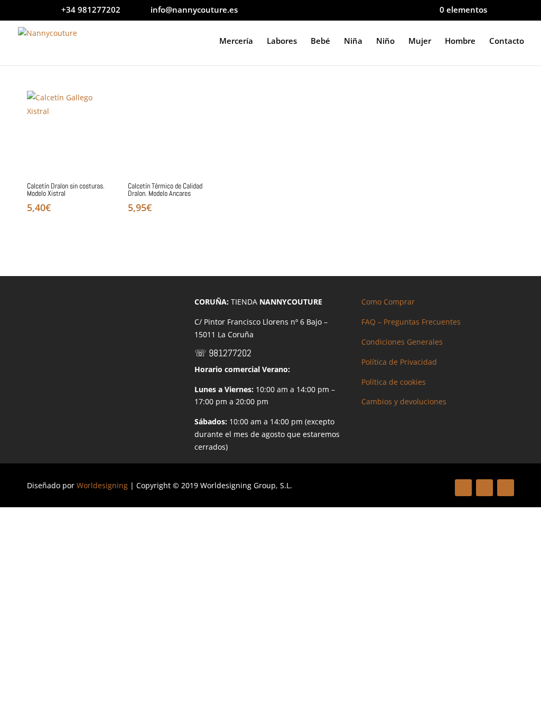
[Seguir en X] (484, 487)
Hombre (460, 41)
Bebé (320, 41)
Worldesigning (102, 485)
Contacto (506, 41)
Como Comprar (388, 302)
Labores (282, 41)
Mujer (419, 41)
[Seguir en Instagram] (505, 487)
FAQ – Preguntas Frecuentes (411, 322)
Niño (385, 41)
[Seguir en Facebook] (463, 487)
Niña (353, 41)
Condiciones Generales (402, 342)
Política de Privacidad (399, 362)
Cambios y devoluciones (403, 401)
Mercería (236, 41)
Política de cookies (393, 382)
